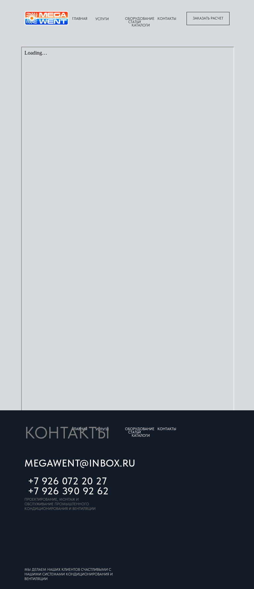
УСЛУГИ (102, 19)
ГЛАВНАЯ (79, 19)
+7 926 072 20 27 (67, 481)
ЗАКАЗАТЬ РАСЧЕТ (208, 18)
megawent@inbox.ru (80, 463)
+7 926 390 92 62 (68, 491)
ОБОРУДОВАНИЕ (139, 19)
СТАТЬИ (134, 22)
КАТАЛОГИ (141, 25)
